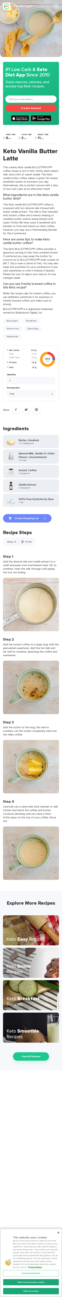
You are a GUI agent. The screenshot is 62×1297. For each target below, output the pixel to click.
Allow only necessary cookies (31, 1282)
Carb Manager (18, 6)
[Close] (58, 1232)
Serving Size (13, 387)
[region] (31, 1262)
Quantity (11, 374)
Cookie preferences (31, 1273)
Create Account (31, 108)
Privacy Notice (35, 1267)
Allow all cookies (31, 1291)
